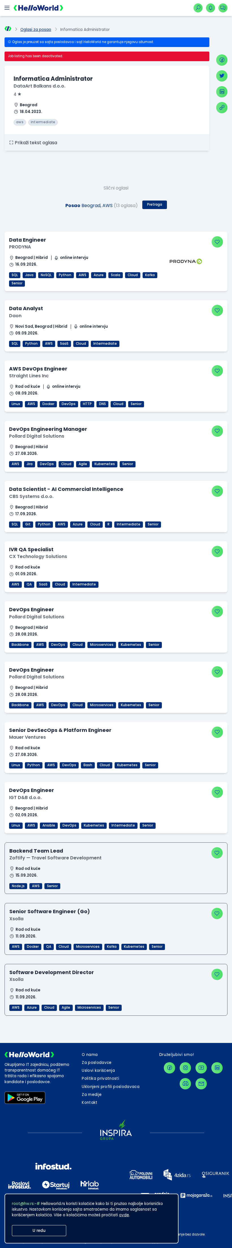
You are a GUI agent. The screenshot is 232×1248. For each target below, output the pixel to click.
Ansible (48, 825)
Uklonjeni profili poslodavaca (110, 1086)
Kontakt (89, 1102)
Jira (30, 464)
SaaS (64, 343)
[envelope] (201, 1083)
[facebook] (221, 60)
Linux (16, 404)
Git (28, 524)
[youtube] (201, 1068)
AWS (82, 275)
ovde (124, 1215)
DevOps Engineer (31, 609)
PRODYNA (20, 247)
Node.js (18, 886)
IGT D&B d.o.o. (25, 797)
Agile (83, 464)
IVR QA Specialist (31, 549)
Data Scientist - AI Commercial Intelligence (66, 489)
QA (29, 584)
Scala (115, 275)
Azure (99, 275)
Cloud (133, 275)
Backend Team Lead (36, 850)
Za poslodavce (96, 1062)
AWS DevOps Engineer (38, 368)
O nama (90, 1054)
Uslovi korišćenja (98, 1070)
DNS (102, 404)
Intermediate (105, 343)
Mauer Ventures (27, 737)
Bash (87, 765)
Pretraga (154, 204)
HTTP (87, 404)
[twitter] (221, 76)
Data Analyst (26, 308)
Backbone (20, 644)
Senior (17, 283)
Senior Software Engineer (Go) (49, 911)
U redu (39, 1230)
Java (29, 275)
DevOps (69, 404)
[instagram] (185, 1068)
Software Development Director (51, 972)
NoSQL (46, 275)
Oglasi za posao (35, 29)
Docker (48, 404)
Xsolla (16, 918)
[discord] (185, 1083)
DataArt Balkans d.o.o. (39, 86)
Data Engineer (27, 239)
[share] (221, 107)
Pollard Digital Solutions (36, 436)
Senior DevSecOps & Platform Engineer (60, 730)
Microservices (101, 644)
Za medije (92, 1094)
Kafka (150, 275)
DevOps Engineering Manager (48, 429)
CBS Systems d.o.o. (31, 496)
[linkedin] (221, 91)
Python (65, 275)
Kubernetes (104, 464)
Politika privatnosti (100, 1078)
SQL (15, 275)
